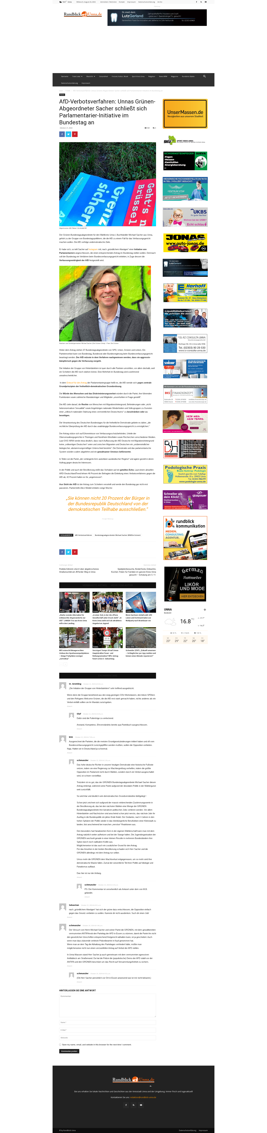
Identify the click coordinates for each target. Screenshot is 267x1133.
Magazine (174, 76)
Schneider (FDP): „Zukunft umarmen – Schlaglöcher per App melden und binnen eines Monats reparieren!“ (141, 653)
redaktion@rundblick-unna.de (143, 1097)
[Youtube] (206, 2)
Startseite (64, 76)
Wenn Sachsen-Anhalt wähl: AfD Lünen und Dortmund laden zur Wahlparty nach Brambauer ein (139, 618)
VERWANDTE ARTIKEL (94, 585)
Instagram (93, 249)
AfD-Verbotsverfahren (83, 535)
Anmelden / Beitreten (108, 2)
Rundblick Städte (188, 76)
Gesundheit (103, 76)
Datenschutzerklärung (146, 2)
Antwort (69, 706)
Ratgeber (151, 76)
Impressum (131, 2)
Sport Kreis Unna (138, 76)
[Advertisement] (133, 52)
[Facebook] (196, 2)
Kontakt (122, 2)
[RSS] (201, 2)
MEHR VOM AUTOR (122, 585)
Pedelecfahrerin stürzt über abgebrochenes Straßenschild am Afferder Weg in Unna (79, 570)
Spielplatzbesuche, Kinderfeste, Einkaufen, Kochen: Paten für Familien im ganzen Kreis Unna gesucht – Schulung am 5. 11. (133, 572)
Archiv (160, 2)
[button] (204, 76)
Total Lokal (76, 76)
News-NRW (163, 76)
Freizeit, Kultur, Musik (120, 76)
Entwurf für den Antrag (77, 382)
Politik (67, 91)
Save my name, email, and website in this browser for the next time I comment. (97, 1044)
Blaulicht (89, 76)
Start (61, 91)
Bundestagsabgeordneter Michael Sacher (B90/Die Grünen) (118, 535)
